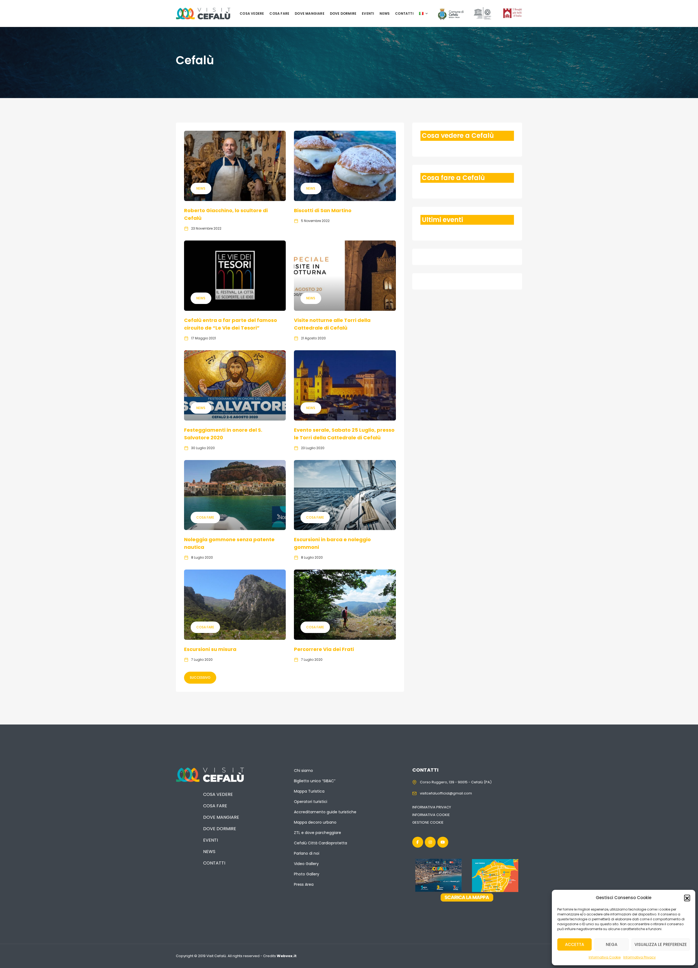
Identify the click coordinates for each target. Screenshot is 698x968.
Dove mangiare (309, 13)
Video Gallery (306, 863)
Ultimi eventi (442, 219)
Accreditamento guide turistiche (325, 812)
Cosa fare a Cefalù (453, 177)
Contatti (404, 13)
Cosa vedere (252, 13)
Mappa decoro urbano (315, 822)
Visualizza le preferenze (660, 944)
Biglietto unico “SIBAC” (314, 781)
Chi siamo (303, 770)
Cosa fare (279, 13)
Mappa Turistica (309, 791)
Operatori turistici (310, 801)
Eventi (368, 13)
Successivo (200, 677)
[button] (687, 897)
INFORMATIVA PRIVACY (431, 807)
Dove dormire (343, 13)
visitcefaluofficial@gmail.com (446, 793)
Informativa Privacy (639, 957)
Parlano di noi (306, 853)
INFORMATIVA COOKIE (431, 814)
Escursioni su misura (210, 649)
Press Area (304, 884)
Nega (611, 944)
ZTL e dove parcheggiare (317, 832)
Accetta (574, 944)
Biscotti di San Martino (322, 210)
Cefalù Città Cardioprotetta (320, 843)
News (385, 13)
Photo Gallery (306, 874)
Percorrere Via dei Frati (324, 649)
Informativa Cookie (605, 957)
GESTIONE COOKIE (428, 822)
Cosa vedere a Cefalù (458, 135)
